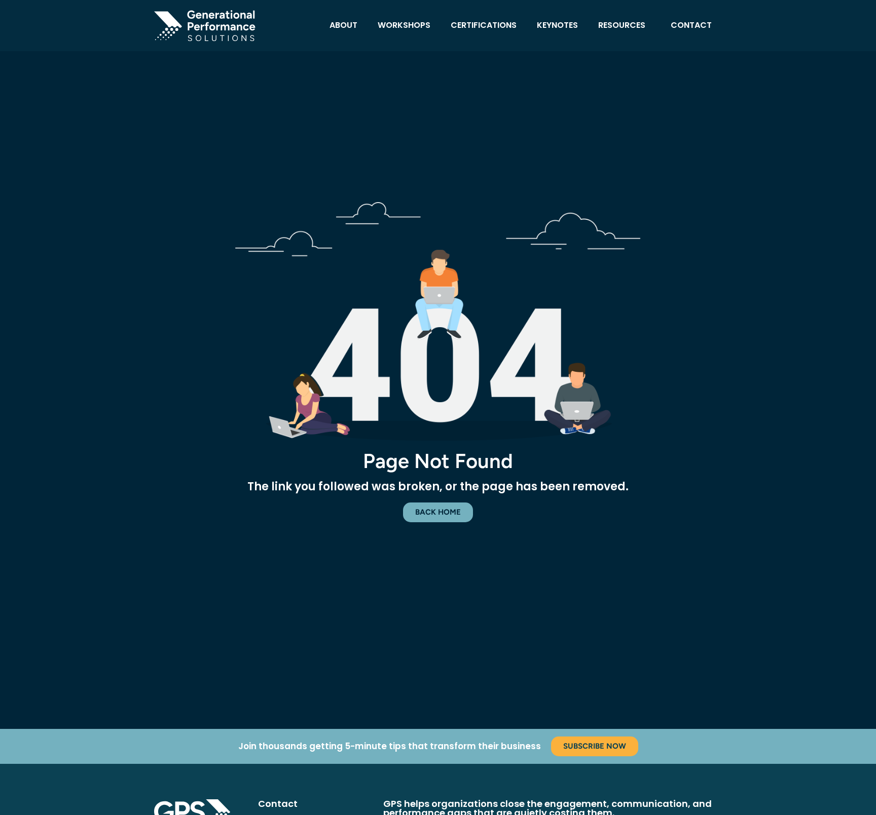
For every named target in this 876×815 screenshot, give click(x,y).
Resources (621, 25)
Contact (691, 25)
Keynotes (557, 25)
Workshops (404, 25)
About (343, 25)
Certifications (484, 25)
